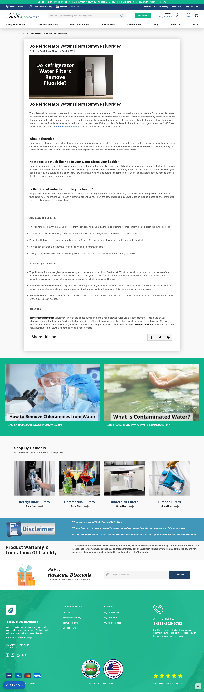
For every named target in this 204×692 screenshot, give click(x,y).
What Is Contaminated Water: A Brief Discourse (138, 425)
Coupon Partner (70, 628)
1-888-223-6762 (167, 623)
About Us (147, 7)
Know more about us (16, 637)
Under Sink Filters (79, 24)
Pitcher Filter (108, 24)
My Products (110, 617)
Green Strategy (161, 7)
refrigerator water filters (65, 126)
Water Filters (25, 33)
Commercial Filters (48, 24)
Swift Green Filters (144, 324)
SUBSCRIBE (179, 574)
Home (16, 33)
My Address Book (112, 623)
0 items (187, 17)
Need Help (176, 7)
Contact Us (68, 612)
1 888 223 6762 (191, 7)
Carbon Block (134, 24)
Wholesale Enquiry (72, 617)
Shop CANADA (143, 15)
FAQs (195, 24)
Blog (156, 24)
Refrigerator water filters (41, 318)
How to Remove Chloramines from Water (35, 425)
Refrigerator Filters (15, 24)
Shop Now (31, 506)
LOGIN (158, 17)
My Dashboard (111, 612)
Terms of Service (71, 623)
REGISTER (167, 17)
